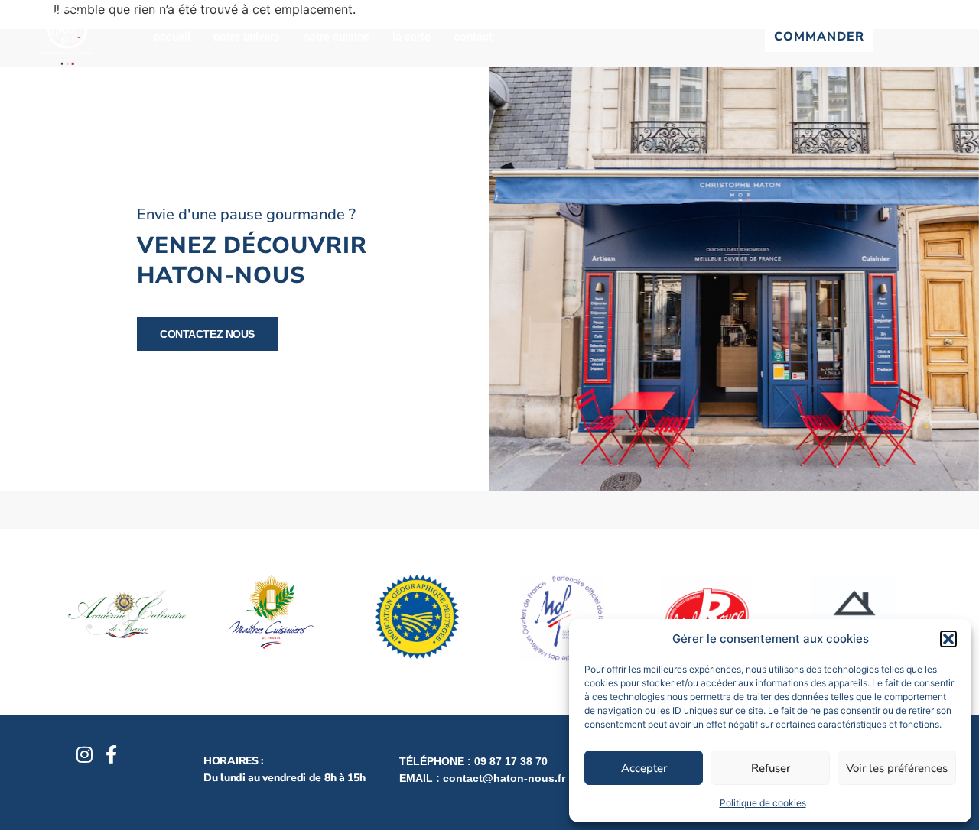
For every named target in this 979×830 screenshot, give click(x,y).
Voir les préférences (897, 768)
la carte (411, 37)
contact (473, 37)
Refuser (770, 768)
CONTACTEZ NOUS (207, 334)
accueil (172, 37)
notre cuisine (336, 37)
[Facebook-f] (111, 754)
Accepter (644, 768)
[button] (948, 639)
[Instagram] (85, 754)
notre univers (246, 37)
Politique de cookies (763, 803)
